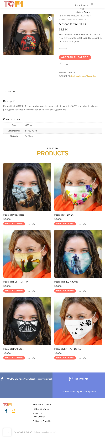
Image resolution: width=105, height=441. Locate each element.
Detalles (10, 91)
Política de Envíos (41, 409)
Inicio (62, 16)
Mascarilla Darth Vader (13, 349)
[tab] (10, 91)
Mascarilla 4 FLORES (64, 215)
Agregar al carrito (74, 57)
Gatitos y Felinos (78, 76)
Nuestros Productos (42, 404)
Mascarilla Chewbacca (13, 215)
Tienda (87, 12)
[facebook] (6, 411)
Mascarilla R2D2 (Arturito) (66, 282)
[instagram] (13, 411)
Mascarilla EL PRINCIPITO (15, 282)
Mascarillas (91, 76)
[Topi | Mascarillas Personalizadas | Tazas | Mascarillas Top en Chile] (13, 3)
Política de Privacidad (42, 421)
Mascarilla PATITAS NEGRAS (67, 349)
